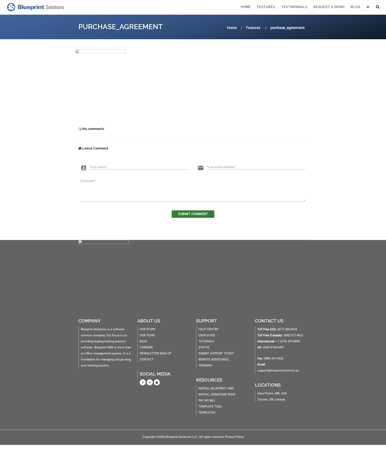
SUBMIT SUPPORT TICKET (216, 353)
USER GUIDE (206, 335)
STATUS (203, 347)
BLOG (143, 341)
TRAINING (205, 365)
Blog (355, 7)
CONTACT (146, 359)
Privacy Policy (234, 437)
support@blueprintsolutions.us (278, 370)
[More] (367, 7)
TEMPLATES (206, 412)
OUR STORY (148, 329)
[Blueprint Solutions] (34, 7)
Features (266, 7)
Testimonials (294, 7)
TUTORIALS (206, 341)
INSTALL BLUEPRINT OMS (216, 388)
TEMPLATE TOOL (210, 406)
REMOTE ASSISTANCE (213, 359)
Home (246, 7)
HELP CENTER (208, 329)
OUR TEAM (147, 335)
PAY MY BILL (207, 400)
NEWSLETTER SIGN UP (155, 353)
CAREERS (146, 347)
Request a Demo (329, 7)
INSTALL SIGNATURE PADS (216, 394)
